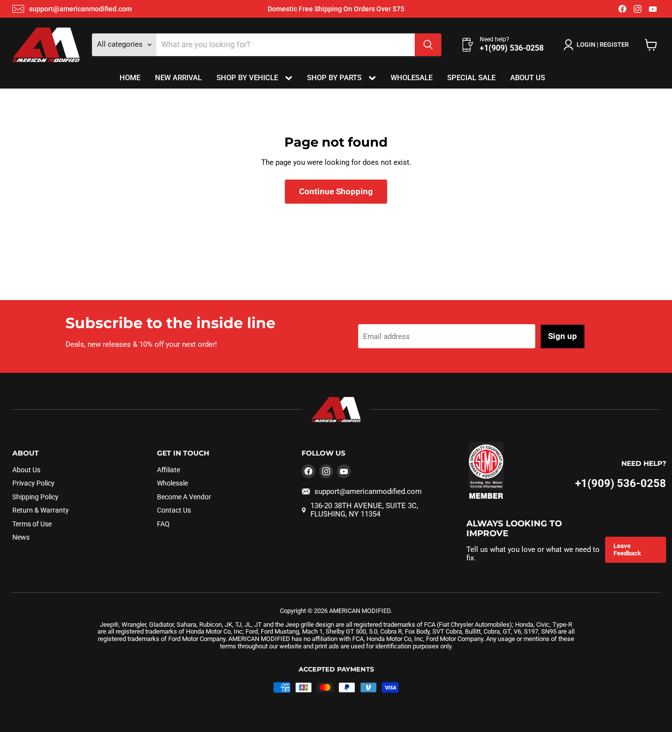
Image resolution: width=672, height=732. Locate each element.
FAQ (163, 524)
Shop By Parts (335, 77)
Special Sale (471, 77)
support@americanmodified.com (80, 9)
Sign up (562, 336)
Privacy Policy (33, 483)
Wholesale (411, 77)
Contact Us (174, 510)
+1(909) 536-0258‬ (620, 483)
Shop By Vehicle (248, 77)
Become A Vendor (184, 497)
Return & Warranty (40, 510)
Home (130, 77)
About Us (527, 77)
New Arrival (178, 77)
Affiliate (168, 470)
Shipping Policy (35, 497)
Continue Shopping (336, 191)
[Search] (428, 44)
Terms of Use (32, 524)
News (21, 537)
